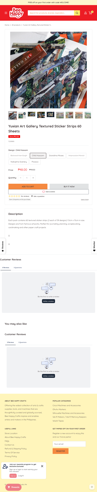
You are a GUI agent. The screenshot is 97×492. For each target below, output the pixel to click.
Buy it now (69, 186)
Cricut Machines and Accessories (67, 405)
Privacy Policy (11, 456)
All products (16, 25)
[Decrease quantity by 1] (20, 177)
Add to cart (28, 186)
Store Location (11, 433)
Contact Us (9, 445)
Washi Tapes (58, 421)
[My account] (85, 13)
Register (60, 451)
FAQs (7, 441)
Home (7, 25)
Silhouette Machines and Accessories (68, 413)
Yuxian (11, 141)
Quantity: (12, 178)
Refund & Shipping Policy (15, 448)
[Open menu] (6, 13)
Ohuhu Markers (59, 409)
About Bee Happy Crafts (15, 437)
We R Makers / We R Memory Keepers (69, 417)
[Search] (77, 12)
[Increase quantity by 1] (33, 177)
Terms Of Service (12, 452)
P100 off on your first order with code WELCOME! (48, 2)
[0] (90, 12)
